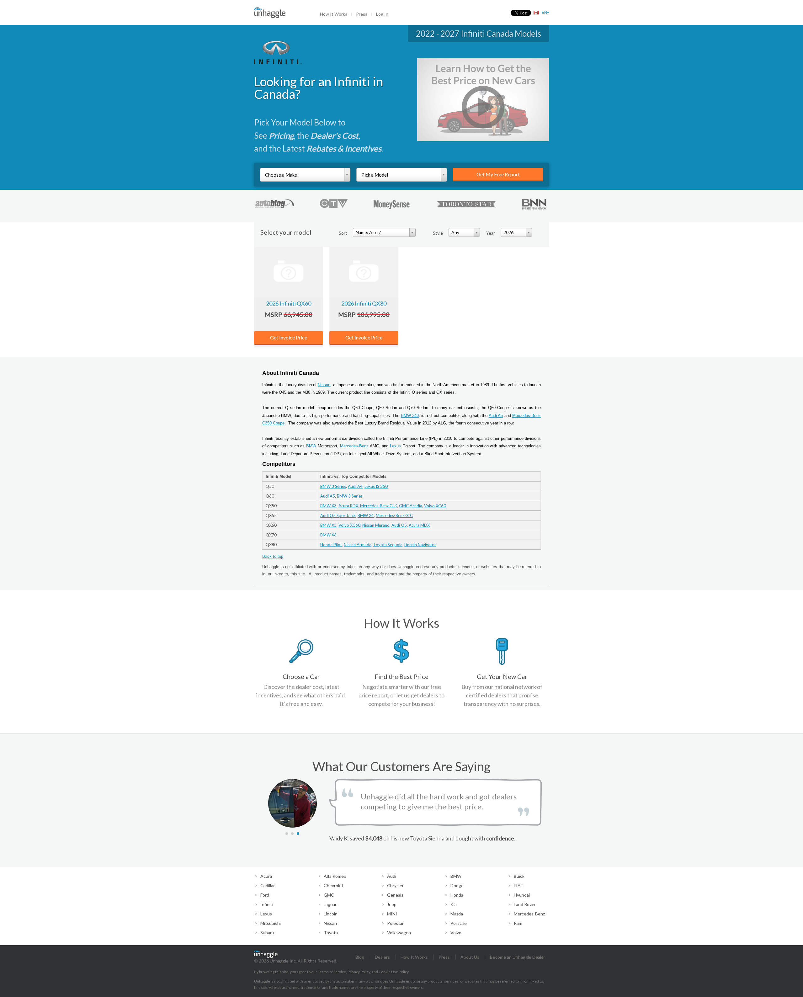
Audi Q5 (399, 525)
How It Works (333, 14)
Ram (518, 923)
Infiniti (266, 904)
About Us (469, 957)
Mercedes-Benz (354, 446)
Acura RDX (348, 505)
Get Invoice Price (288, 337)
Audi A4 (355, 486)
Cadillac (267, 885)
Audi (391, 876)
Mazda (456, 913)
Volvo (455, 932)
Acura (266, 876)
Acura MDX (419, 525)
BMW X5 (328, 525)
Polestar (395, 923)
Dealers (382, 957)
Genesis (395, 895)
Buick (519, 876)
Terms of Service (332, 971)
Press (361, 14)
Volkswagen (399, 932)
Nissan (324, 384)
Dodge (457, 885)
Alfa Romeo (335, 876)
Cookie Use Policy (393, 971)
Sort (343, 233)
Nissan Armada (357, 544)
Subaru (267, 932)
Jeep (391, 904)
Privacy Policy (359, 971)
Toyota (331, 932)
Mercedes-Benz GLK (378, 505)
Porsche (458, 923)
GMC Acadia (410, 505)
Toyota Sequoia (387, 544)
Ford (264, 895)
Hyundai (522, 895)
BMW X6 (328, 534)
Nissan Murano (376, 525)
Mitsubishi (270, 923)
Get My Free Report (498, 174)
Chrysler (395, 885)
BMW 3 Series (333, 486)
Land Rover (525, 904)
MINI (392, 913)
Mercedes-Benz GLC (394, 515)
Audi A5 (496, 415)
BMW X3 (328, 505)
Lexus (395, 446)
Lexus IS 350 (376, 486)
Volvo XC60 (435, 505)
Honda (456, 895)
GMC (329, 895)
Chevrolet (333, 885)
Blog (359, 957)
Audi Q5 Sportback (338, 515)
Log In (382, 14)
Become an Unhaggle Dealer (517, 957)
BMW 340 (410, 415)
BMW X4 (366, 515)
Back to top (272, 556)
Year (490, 233)
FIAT (519, 885)
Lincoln (331, 913)
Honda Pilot (331, 544)
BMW (311, 446)
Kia (453, 904)
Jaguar (330, 904)
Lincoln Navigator (420, 544)
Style (438, 233)
